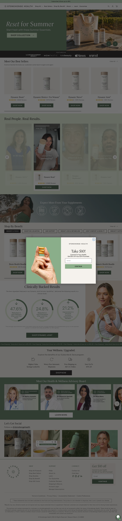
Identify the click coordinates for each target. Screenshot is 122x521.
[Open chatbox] (118, 517)
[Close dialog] (93, 239)
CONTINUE (78, 266)
